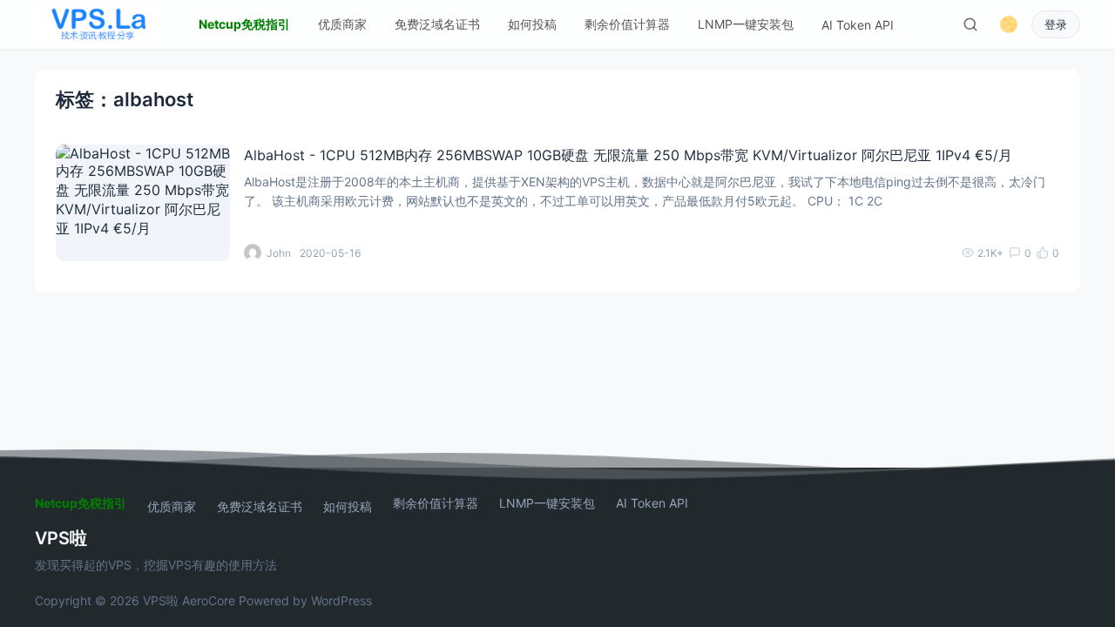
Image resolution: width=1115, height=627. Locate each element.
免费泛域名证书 (437, 24)
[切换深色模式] (1008, 24)
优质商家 (342, 24)
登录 (1055, 24)
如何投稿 (532, 24)
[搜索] (970, 24)
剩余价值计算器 (627, 24)
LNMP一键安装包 (746, 24)
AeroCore (208, 600)
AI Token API (857, 24)
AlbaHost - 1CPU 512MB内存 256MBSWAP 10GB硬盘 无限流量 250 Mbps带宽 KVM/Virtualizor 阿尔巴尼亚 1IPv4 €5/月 (628, 155)
